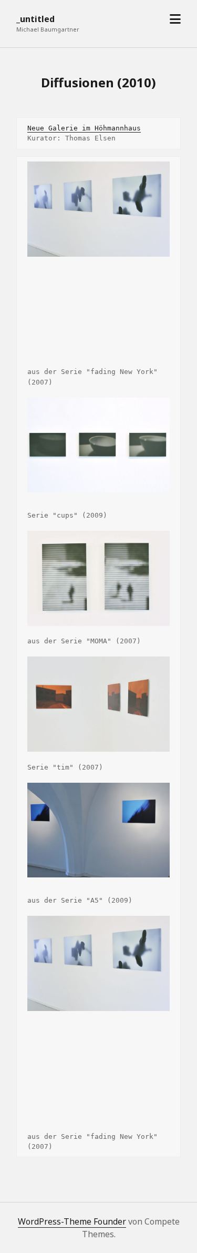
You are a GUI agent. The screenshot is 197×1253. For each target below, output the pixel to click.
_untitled (35, 19)
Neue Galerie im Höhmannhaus (84, 128)
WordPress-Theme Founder (72, 1221)
